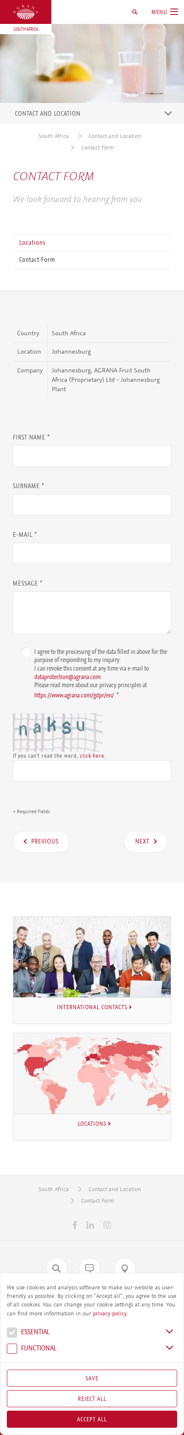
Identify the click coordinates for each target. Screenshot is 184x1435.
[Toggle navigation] (168, 113)
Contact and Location (115, 136)
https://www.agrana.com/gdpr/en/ (74, 695)
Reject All (92, 1399)
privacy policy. (110, 1313)
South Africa (54, 136)
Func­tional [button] (37, 1348)
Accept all (92, 1419)
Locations (32, 242)
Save (92, 1378)
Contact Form (97, 147)
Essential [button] (34, 1332)
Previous (45, 841)
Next (142, 841)
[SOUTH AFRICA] (26, 12)
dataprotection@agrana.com (67, 677)
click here (92, 755)
